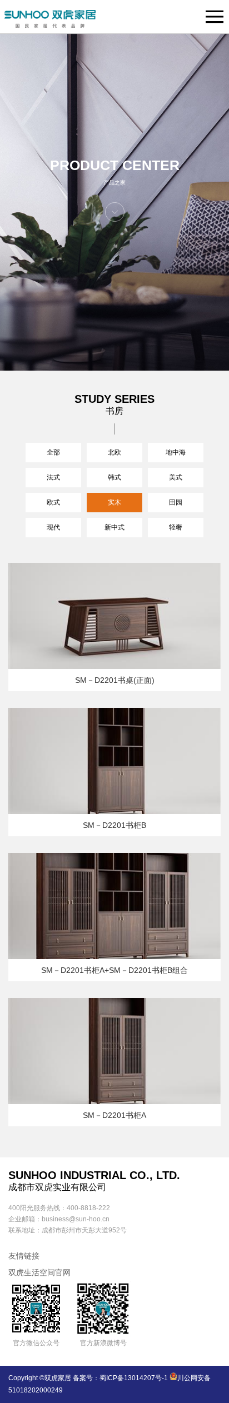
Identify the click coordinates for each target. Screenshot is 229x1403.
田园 (175, 502)
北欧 (114, 452)
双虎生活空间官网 (39, 1272)
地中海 (176, 452)
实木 (114, 502)
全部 (53, 452)
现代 (53, 527)
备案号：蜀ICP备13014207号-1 (120, 1378)
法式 (53, 477)
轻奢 (175, 527)
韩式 (114, 477)
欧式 (53, 502)
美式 (175, 477)
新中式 (114, 527)
